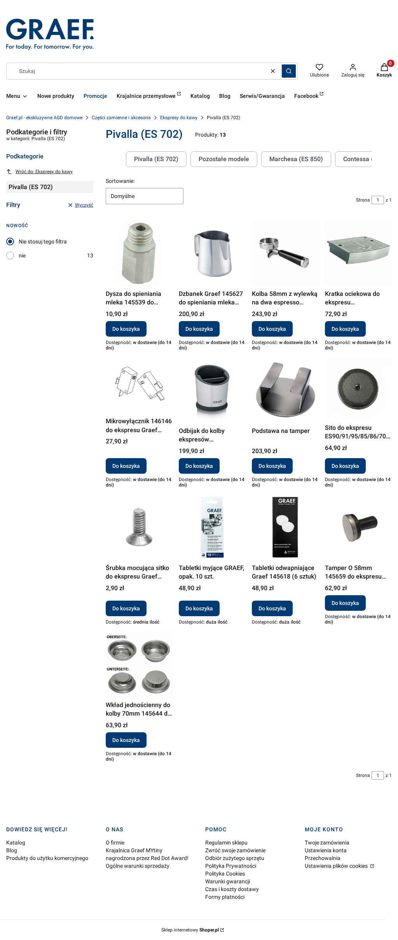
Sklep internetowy (190, 930)
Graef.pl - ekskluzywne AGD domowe (44, 117)
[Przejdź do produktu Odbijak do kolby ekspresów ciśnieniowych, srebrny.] (212, 390)
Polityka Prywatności (230, 866)
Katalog (15, 842)
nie (22, 255)
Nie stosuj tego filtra (43, 241)
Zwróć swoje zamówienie (235, 850)
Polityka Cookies (225, 873)
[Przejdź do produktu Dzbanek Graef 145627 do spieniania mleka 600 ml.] (212, 253)
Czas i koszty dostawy (232, 889)
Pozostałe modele (224, 159)
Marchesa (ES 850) (296, 159)
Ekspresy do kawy (178, 117)
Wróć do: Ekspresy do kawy (44, 171)
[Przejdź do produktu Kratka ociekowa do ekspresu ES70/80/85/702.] (358, 253)
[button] (289, 71)
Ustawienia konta (326, 850)
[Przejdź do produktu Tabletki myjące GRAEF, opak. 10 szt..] (212, 527)
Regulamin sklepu (226, 842)
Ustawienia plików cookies (337, 866)
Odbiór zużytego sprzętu (234, 858)
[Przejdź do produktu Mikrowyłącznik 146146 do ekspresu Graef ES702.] (139, 385)
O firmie (115, 842)
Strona (363, 200)
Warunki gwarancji (227, 881)
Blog (11, 850)
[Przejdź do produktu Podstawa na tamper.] (285, 390)
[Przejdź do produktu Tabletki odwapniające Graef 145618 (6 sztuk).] (285, 527)
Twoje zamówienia (327, 842)
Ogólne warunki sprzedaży (137, 866)
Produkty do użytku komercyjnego (47, 858)
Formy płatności (224, 897)
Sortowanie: (120, 181)
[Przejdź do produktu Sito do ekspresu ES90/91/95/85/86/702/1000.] (358, 388)
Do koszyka (126, 329)
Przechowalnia (322, 858)
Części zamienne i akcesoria (121, 117)
